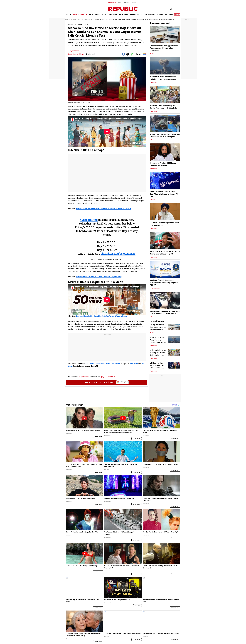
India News (153, 82)
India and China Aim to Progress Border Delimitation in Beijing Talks (163, 106)
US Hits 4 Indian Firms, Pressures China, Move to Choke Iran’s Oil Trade (157, 368)
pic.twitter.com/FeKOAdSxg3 (118, 253)
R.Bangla (126, 2)
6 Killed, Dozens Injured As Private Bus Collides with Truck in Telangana (165, 135)
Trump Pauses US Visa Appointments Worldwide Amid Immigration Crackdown (164, 48)
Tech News (153, 199)
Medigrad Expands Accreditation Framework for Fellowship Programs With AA (164, 282)
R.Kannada (133, 2)
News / (67, 19)
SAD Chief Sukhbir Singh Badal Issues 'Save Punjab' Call (164, 223)
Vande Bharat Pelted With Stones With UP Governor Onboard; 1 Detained (165, 312)
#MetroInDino (89, 219)
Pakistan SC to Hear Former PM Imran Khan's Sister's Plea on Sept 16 (165, 252)
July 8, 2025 (118, 259)
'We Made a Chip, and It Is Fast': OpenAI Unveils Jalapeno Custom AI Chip (163, 194)
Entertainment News (76, 54)
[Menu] (170, 8)
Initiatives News (155, 288)
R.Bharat (120, 2)
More (175, 14)
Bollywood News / (89, 19)
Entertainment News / (77, 19)
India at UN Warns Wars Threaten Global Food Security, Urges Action (163, 78)
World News (153, 54)
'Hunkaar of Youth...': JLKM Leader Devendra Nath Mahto (163, 164)
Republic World (112, 2)
